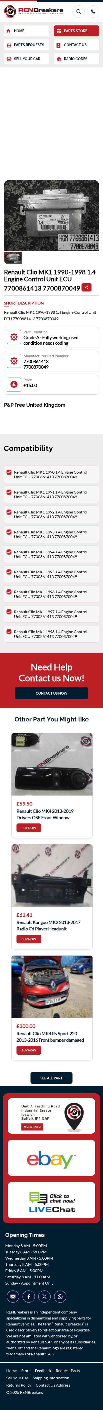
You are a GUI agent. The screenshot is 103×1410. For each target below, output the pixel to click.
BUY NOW (29, 828)
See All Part (51, 1078)
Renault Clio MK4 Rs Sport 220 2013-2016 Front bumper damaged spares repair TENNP (50, 1036)
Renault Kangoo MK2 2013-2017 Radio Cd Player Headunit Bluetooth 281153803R (48, 924)
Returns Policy (18, 1385)
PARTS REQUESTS (29, 45)
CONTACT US (75, 45)
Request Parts (68, 1370)
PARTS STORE (75, 31)
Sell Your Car (17, 1377)
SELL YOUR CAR (27, 59)
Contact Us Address (53, 1385)
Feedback (43, 1370)
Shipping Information (51, 1377)
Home (11, 1370)
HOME (19, 31)
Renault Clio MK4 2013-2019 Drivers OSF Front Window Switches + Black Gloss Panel (45, 813)
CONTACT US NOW (51, 693)
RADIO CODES (76, 59)
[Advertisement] (51, 121)
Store (25, 1370)
